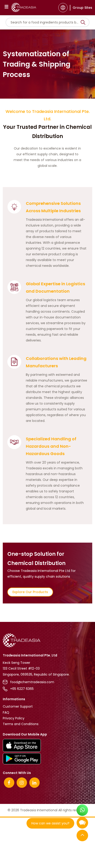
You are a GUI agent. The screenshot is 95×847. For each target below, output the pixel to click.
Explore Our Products (30, 592)
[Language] (63, 7)
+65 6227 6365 (22, 688)
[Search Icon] (83, 23)
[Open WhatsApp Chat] (82, 811)
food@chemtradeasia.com (32, 682)
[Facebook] (9, 782)
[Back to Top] (82, 836)
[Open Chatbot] (82, 824)
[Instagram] (22, 782)
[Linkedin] (34, 782)
